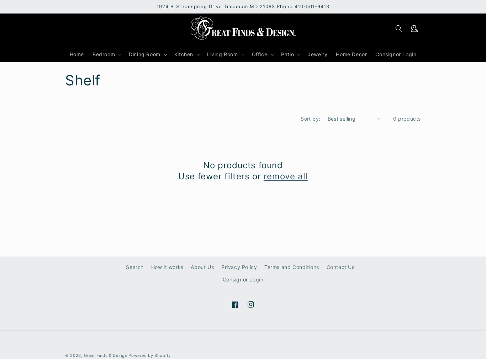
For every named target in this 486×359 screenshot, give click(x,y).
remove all (286, 176)
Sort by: (310, 119)
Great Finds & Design (105, 355)
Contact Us (341, 267)
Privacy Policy (239, 267)
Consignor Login (243, 279)
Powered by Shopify (149, 355)
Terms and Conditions (291, 267)
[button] (414, 28)
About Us (202, 267)
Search (135, 267)
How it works (167, 267)
